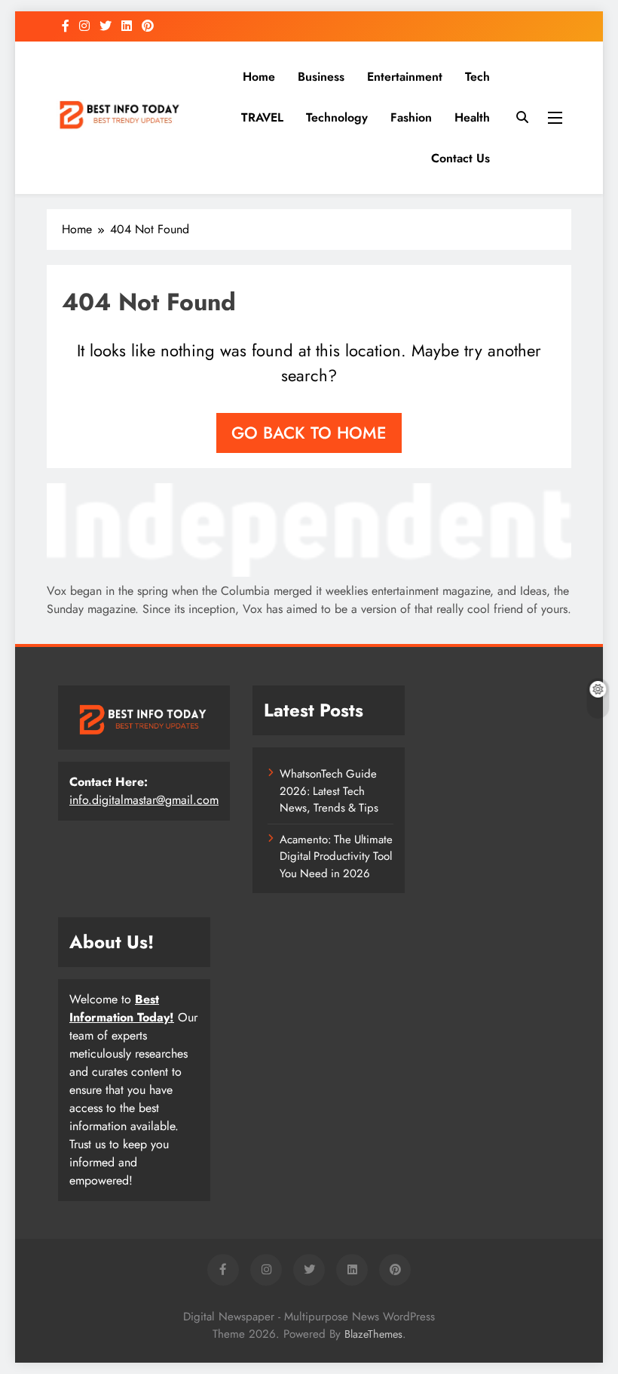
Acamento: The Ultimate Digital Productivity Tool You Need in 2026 (336, 856)
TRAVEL (262, 117)
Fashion (411, 117)
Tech (477, 76)
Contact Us (460, 158)
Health (472, 117)
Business (321, 76)
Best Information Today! (121, 1008)
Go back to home (309, 433)
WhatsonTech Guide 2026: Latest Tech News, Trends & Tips (329, 791)
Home (259, 76)
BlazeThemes (373, 1334)
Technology (337, 117)
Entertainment (404, 76)
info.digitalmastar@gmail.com (144, 800)
